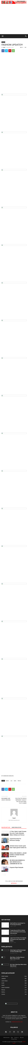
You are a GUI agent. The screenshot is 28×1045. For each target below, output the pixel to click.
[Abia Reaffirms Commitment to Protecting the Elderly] (5, 925)
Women (19, 780)
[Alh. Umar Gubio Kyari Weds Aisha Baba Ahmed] (5, 966)
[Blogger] (5, 1031)
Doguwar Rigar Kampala (16, 867)
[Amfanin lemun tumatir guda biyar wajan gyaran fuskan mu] (5, 847)
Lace (11, 780)
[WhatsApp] (13, 50)
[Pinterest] (9, 50)
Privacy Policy (14, 1039)
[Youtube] (22, 1031)
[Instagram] (14, 1031)
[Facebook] (2, 50)
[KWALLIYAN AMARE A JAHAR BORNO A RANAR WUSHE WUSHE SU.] (5, 854)
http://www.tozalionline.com (14, 820)
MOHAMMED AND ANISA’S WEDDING (6, 799)
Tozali (4, 47)
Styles (15, 780)
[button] (2, 36)
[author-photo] (14, 816)
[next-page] (5, 875)
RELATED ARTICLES (5, 827)
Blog (12, 1037)
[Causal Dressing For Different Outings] (5, 840)
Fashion (7, 39)
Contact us (16, 1037)
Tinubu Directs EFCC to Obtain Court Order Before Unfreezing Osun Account (17, 932)
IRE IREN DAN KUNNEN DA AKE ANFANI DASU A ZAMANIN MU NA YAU (17, 861)
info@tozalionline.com (17, 1021)
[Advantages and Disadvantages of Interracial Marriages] (5, 951)
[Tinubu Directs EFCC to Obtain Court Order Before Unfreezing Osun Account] (5, 932)
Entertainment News (4, 835)
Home (2, 39)
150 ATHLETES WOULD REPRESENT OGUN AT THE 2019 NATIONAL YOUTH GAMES (21, 801)
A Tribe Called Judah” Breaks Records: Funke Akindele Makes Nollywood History (18, 833)
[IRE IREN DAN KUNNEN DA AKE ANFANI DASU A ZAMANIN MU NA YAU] (5, 862)
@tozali (14, 883)
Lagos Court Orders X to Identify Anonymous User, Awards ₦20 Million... (18, 939)
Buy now (22, 1037)
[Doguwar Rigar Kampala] (5, 869)
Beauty (3, 849)
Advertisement (6, 1037)
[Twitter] (6, 50)
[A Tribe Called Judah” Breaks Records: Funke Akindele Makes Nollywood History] (5, 833)
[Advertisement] (14, 19)
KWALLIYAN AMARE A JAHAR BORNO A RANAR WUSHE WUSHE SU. (18, 854)
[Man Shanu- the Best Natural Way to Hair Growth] (3, 959)
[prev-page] (2, 875)
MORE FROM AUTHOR (16, 827)
